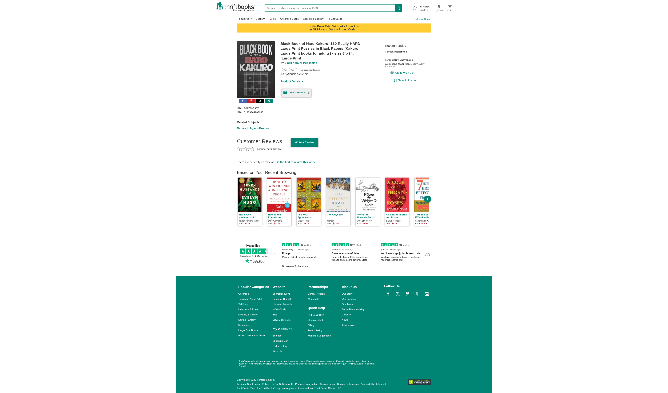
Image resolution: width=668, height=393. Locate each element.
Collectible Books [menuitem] (312, 18)
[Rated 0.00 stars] (289, 70)
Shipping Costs (316, 320)
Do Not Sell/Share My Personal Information (294, 384)
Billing (311, 325)
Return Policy (315, 330)
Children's (243, 293)
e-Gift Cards (279, 309)
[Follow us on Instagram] (427, 294)
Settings (277, 335)
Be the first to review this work (295, 162)
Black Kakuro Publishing (300, 62)
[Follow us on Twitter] (398, 294)
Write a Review (304, 142)
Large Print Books (248, 330)
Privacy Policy (261, 384)
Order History (280, 346)
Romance (243, 325)
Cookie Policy (327, 384)
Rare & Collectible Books (251, 335)
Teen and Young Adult (250, 299)
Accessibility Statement (373, 384)
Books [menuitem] (259, 18)
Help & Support (316, 314)
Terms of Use (244, 384)
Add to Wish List (404, 72)
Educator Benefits (282, 299)
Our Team (347, 304)
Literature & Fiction (248, 309)
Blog (275, 314)
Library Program (316, 293)
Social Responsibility (353, 309)
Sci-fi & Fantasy (247, 319)
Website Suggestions (319, 335)
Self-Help (243, 304)
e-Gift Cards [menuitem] (335, 18)
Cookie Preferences (348, 384)
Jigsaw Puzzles (259, 128)
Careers (346, 314)
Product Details (290, 81)
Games (241, 128)
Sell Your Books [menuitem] (422, 19)
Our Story (347, 293)
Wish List (278, 351)
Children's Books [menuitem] (289, 18)
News (345, 319)
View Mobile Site (282, 319)
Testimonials (348, 325)
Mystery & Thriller (248, 314)
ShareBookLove (281, 293)
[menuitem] (425, 7)
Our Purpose (349, 299)
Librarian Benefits (282, 304)
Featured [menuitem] (244, 18)
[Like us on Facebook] (388, 294)
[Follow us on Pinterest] (407, 294)
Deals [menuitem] (272, 18)
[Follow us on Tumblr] (417, 294)
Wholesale (313, 299)
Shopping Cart (280, 340)
